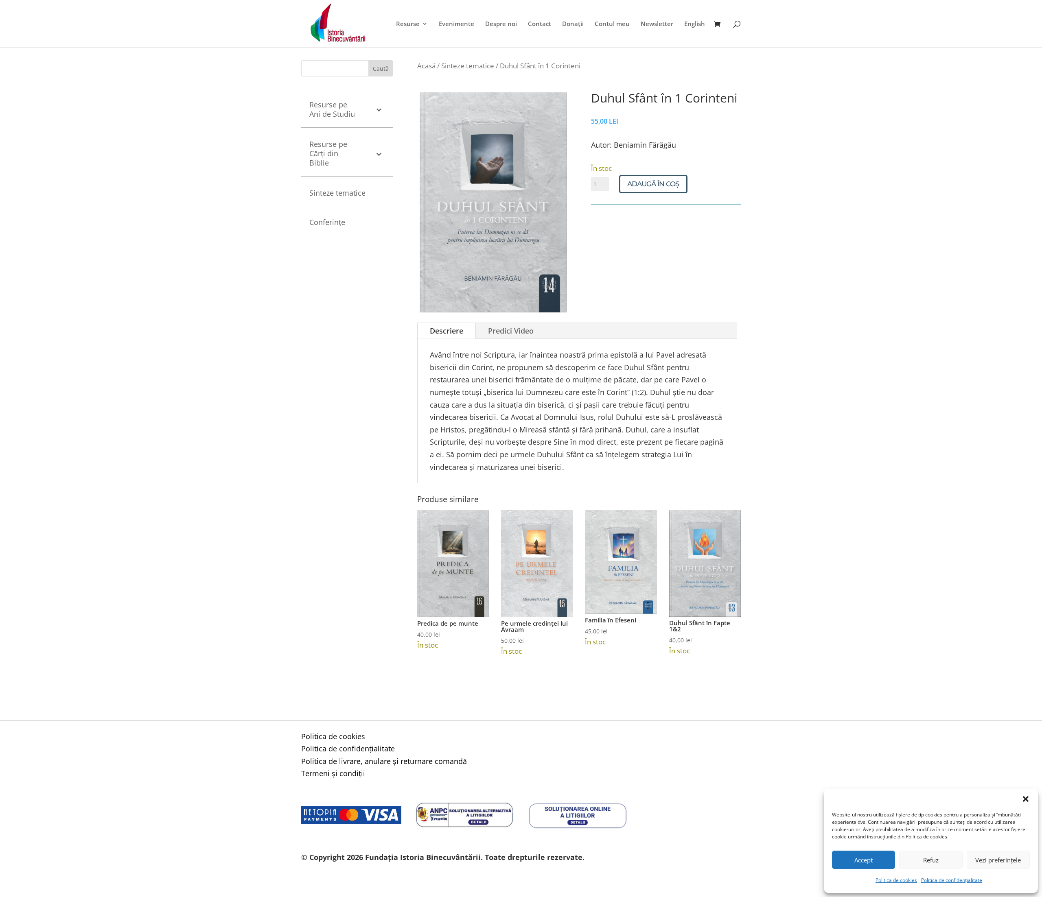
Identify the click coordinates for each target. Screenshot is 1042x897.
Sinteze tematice (467, 65)
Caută (381, 68)
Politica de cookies (896, 880)
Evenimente (456, 24)
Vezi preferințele (998, 860)
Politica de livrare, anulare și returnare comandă (384, 761)
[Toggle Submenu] (378, 109)
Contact (539, 24)
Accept (863, 860)
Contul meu (612, 24)
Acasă (426, 65)
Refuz (931, 860)
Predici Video (511, 331)
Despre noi (501, 24)
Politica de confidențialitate (951, 880)
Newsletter (657, 24)
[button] (1026, 799)
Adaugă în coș (653, 184)
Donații (573, 24)
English (694, 24)
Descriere (446, 331)
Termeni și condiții (333, 773)
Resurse (408, 24)
